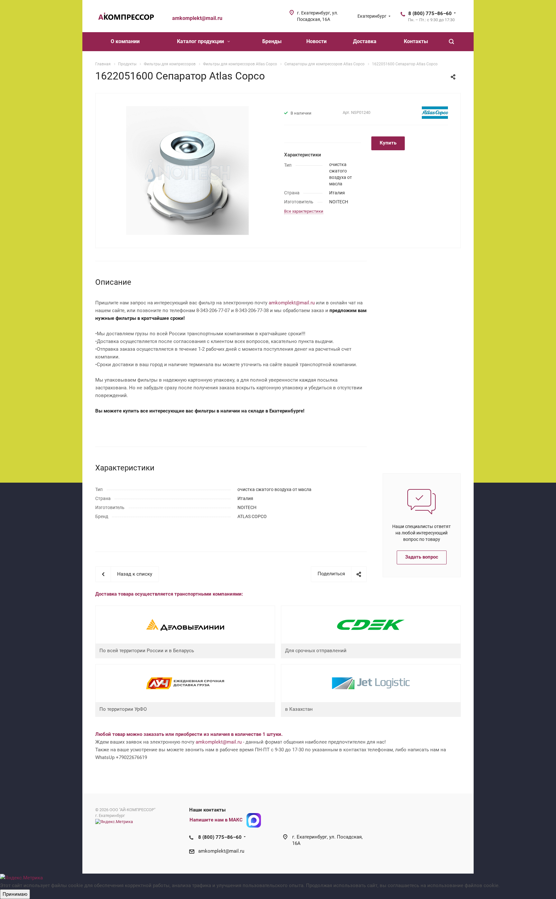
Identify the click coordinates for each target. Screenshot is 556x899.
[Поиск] (451, 41)
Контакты (416, 41)
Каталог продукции (201, 41)
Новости (316, 41)
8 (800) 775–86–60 (430, 13)
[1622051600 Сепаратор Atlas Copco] (187, 170)
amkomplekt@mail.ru (292, 303)
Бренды (272, 41)
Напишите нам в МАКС (216, 820)
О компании (125, 41)
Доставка (364, 41)
